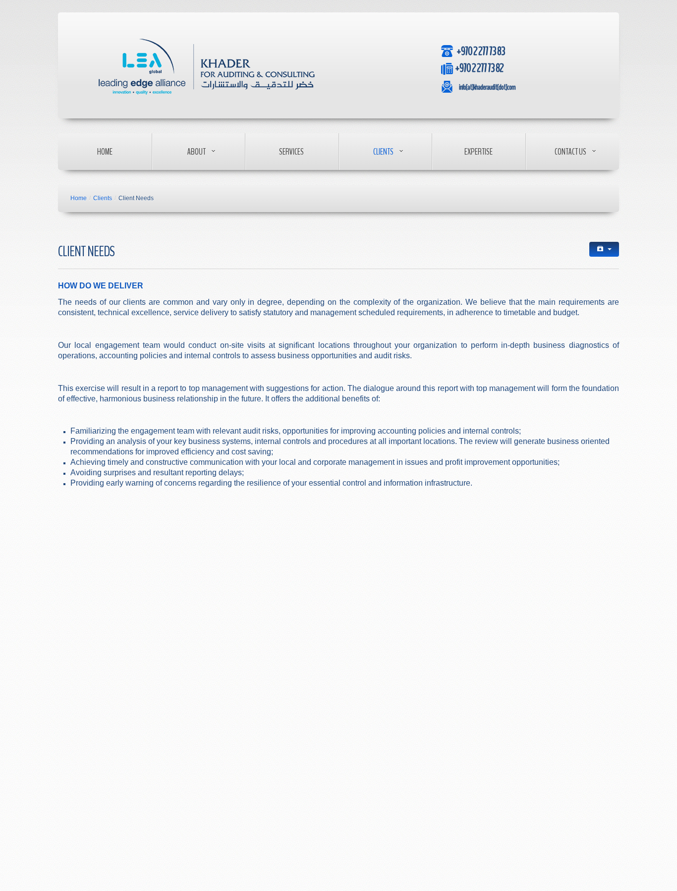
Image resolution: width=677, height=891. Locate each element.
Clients (383, 152)
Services (291, 152)
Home (105, 152)
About (196, 152)
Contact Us (570, 152)
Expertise (478, 152)
